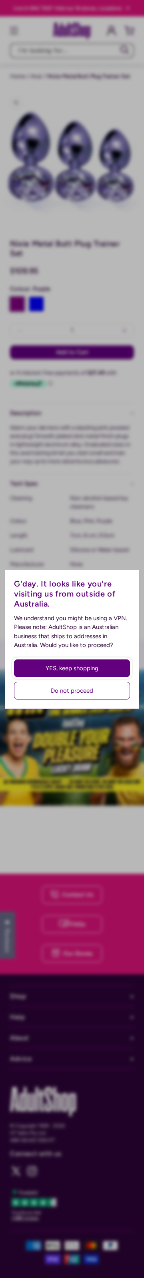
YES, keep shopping (72, 668)
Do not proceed (72, 690)
